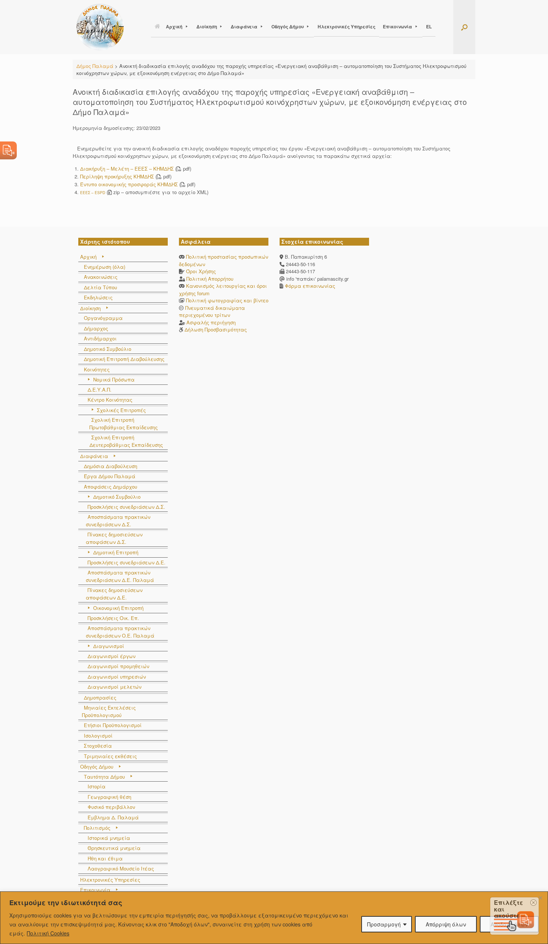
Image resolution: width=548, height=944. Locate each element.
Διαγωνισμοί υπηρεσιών (117, 676)
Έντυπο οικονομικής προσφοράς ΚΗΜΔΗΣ (129, 184)
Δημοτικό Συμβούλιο (107, 348)
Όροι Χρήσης (201, 271)
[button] (464, 27)
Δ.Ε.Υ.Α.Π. (99, 389)
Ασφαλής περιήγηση (211, 322)
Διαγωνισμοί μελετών (114, 686)
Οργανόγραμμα (103, 317)
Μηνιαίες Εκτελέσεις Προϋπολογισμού (109, 711)
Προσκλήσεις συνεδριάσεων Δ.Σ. (126, 506)
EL (429, 26)
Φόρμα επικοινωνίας (309, 285)
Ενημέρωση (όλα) (104, 266)
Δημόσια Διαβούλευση (110, 466)
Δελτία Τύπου (100, 287)
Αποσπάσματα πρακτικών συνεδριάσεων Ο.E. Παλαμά (120, 631)
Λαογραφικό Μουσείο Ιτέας (121, 868)
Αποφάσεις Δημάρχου (110, 486)
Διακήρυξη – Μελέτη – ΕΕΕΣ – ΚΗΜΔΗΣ (127, 168)
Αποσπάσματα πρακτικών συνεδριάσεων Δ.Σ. (118, 520)
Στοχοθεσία (98, 745)
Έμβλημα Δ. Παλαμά (113, 817)
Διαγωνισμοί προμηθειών (118, 666)
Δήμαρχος (96, 328)
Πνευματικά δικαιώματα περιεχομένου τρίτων (212, 311)
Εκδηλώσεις (98, 297)
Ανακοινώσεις (100, 276)
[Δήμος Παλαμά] (100, 27)
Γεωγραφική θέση (109, 796)
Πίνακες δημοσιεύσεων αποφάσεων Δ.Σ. (114, 538)
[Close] (540, 897)
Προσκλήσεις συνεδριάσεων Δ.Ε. (127, 562)
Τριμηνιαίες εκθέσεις (110, 756)
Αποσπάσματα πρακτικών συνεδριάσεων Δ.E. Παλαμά (120, 576)
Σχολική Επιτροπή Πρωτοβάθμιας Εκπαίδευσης (123, 423)
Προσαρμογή (384, 924)
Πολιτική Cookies (48, 933)
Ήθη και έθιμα (105, 858)
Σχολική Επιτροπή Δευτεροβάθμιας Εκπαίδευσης (126, 441)
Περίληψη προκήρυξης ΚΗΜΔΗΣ (117, 176)
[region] (274, 917)
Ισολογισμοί (98, 735)
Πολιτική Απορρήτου (209, 278)
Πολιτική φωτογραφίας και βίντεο (227, 300)
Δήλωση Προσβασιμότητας (216, 329)
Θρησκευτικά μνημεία (114, 847)
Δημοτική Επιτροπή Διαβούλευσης (124, 358)
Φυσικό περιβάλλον (111, 806)
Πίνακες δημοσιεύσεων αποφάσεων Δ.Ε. (114, 593)
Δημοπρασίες (100, 697)
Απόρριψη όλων (446, 924)
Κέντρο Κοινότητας (110, 399)
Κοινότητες (97, 369)
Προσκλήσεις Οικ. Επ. (113, 617)
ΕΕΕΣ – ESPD (92, 192)
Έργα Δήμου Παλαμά (109, 476)
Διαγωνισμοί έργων (111, 656)
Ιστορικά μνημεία (109, 837)
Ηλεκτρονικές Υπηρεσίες (346, 26)
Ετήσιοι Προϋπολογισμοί (113, 725)
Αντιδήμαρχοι (100, 338)
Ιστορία (96, 786)
